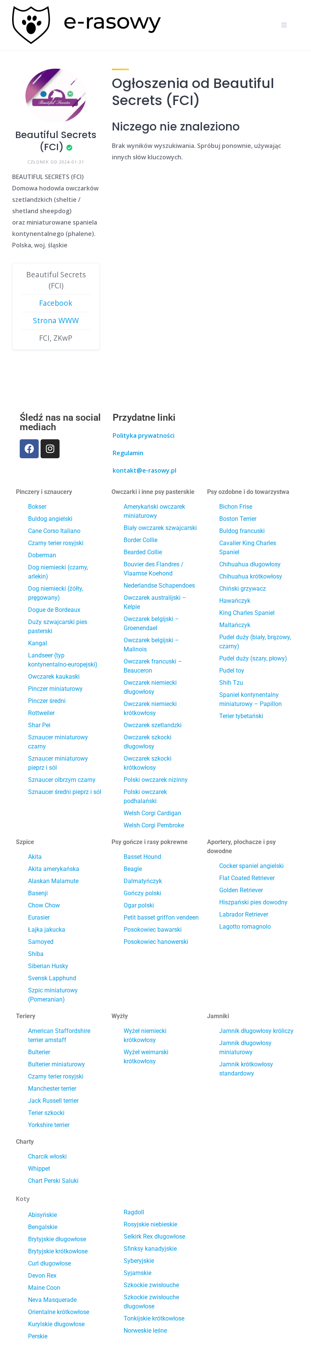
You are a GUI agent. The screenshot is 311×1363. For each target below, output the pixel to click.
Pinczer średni (47, 700)
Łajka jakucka (46, 929)
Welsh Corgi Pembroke (154, 825)
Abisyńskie (42, 1214)
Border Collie (140, 540)
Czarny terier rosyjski (55, 543)
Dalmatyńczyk (143, 881)
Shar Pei (39, 725)
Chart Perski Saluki (53, 1180)
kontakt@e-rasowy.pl (144, 470)
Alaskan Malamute (53, 881)
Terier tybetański (241, 716)
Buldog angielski (50, 518)
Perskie (37, 1336)
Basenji (38, 893)
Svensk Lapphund (52, 978)
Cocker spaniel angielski (251, 865)
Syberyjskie (139, 1260)
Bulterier (39, 1052)
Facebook (55, 303)
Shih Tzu (231, 682)
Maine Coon (44, 1287)
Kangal (37, 643)
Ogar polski (139, 905)
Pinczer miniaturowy (55, 688)
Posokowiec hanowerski (156, 941)
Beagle (133, 869)
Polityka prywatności (143, 435)
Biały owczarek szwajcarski (160, 527)
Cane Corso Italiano (54, 531)
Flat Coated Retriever (247, 878)
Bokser (37, 506)
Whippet (39, 1168)
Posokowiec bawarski (153, 929)
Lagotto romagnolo (245, 926)
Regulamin (128, 453)
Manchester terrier (52, 1088)
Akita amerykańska (53, 869)
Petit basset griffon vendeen (161, 917)
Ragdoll (134, 1212)
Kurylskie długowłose (56, 1324)
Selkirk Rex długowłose (154, 1236)
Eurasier (39, 917)
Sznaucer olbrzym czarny (62, 779)
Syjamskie (137, 1273)
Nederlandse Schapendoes (159, 585)
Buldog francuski (242, 531)
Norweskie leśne (145, 1330)
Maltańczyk (234, 625)
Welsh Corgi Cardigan (152, 813)
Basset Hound (142, 856)
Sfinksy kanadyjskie (150, 1248)
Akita (35, 856)
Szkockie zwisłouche (151, 1285)
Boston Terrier (237, 518)
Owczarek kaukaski (54, 676)
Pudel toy (231, 670)
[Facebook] (29, 448)
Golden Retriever (241, 890)
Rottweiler (41, 713)
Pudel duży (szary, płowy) (253, 658)
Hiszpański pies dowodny (253, 902)
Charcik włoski (47, 1156)
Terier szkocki (46, 1112)
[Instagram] (50, 448)
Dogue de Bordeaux (54, 609)
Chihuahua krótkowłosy (250, 576)
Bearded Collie (143, 552)
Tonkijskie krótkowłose (154, 1318)
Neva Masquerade (52, 1299)
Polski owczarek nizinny (156, 779)
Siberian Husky (48, 966)
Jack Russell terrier (53, 1100)
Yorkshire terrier (48, 1125)
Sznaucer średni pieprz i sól (64, 791)
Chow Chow (44, 905)
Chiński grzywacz (242, 588)
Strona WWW (56, 320)
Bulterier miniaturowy (56, 1064)
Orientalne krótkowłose (58, 1312)
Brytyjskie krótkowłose (58, 1251)
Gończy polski (142, 893)
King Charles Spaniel (247, 612)
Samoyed (40, 941)
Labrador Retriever (243, 914)
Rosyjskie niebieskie (150, 1224)
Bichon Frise (235, 506)
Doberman (42, 555)
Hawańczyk (234, 600)
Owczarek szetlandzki (153, 725)
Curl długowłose (49, 1263)
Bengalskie (42, 1227)
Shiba (36, 953)
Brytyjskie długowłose (57, 1239)
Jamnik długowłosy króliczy (256, 1030)
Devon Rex (42, 1275)
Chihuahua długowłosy (250, 564)
